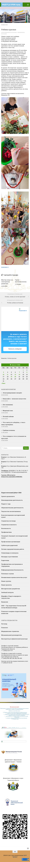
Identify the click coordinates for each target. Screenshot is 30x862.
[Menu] (28, 5)
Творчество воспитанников (11, 511)
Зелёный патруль (7, 592)
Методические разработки (10, 588)
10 (3, 374)
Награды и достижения (9, 556)
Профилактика (6, 532)
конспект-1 (5, 267)
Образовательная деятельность (12, 507)
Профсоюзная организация (10, 541)
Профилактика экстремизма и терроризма (12, 565)
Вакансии (4, 602)
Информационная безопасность (12, 570)
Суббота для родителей (9, 545)
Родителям (5, 560)
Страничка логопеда (8, 521)
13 (15, 374)
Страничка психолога (8, 524)
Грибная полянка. (9, 430)
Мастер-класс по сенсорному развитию (7, 281)
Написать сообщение (15, 349)
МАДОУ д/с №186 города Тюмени (12, 5)
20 (15, 376)
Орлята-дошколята (8, 496)
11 (7, 374)
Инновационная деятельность (12, 500)
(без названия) (8, 404)
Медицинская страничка (10, 631)
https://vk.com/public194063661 (11, 476)
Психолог (4, 627)
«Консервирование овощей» (12, 393)
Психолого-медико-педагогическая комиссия (13, 612)
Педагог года (5, 504)
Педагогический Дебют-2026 (11, 492)
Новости (4, 25)
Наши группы (6, 581)
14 (19, 374)
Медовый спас (8, 410)
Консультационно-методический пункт (13, 516)
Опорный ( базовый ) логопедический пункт (14, 537)
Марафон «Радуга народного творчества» (11, 597)
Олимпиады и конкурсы (9, 553)
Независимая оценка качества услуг (14, 577)
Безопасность (6, 528)
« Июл (3, 383)
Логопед (4, 624)
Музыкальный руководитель (11, 635)
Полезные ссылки (7, 573)
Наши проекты (6, 585)
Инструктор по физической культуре (14, 639)
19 (11, 376)
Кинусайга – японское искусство (14, 399)
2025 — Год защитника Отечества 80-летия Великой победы (13, 606)
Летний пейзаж (8, 416)
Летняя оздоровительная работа (12, 549)
